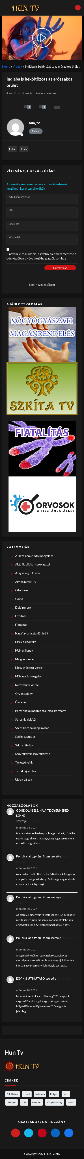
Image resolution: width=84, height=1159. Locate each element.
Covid (19, 599)
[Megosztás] (57, 107)
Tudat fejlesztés (25, 771)
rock (24, 149)
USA (24, 1102)
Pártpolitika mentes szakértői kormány (40, 711)
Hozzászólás (60, 267)
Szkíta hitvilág (24, 745)
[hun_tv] (15, 127)
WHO (71, 1102)
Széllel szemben (45, 93)
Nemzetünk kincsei (27, 685)
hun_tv (34, 123)
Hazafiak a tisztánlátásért (31, 633)
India (12, 149)
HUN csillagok (24, 650)
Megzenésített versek (29, 667)
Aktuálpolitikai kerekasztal (32, 564)
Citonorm (21, 590)
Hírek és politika (25, 642)
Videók (17, 66)
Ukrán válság (23, 779)
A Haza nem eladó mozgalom (34, 556)
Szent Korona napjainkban (32, 728)
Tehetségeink (24, 762)
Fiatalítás (21, 624)
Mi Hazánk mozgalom (29, 676)
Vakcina (36, 1102)
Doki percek (23, 607)
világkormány (54, 1102)
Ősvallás (20, 702)
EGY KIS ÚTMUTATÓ (30, 978)
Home (6, 66)
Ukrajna (11, 1102)
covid (27, 1094)
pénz (66, 1094)
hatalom (40, 1094)
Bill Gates (12, 1094)
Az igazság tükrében (28, 573)
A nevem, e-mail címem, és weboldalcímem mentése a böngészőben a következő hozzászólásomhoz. (41, 256)
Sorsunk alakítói (25, 719)
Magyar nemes (24, 659)
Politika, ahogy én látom (33, 856)
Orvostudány (24, 693)
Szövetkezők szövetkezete (32, 754)
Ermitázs (20, 616)
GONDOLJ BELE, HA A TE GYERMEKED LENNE (42, 813)
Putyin (54, 1094)
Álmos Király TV (25, 582)
